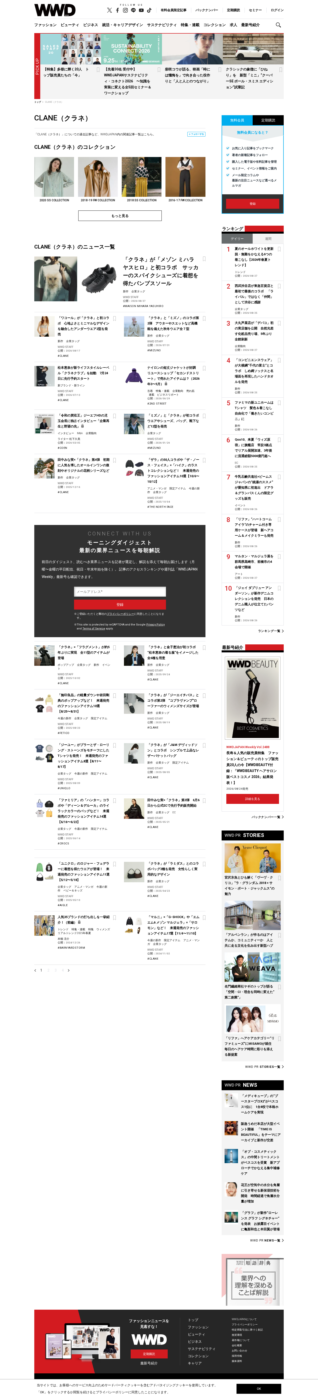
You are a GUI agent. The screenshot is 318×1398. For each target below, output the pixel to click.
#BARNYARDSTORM (71, 947)
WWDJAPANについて (244, 1319)
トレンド (63, 929)
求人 (233, 25)
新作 (125, 291)
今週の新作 (64, 718)
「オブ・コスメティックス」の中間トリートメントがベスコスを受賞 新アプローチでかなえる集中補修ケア (260, 1162)
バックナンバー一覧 (266, 817)
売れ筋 (190, 391)
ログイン (277, 10)
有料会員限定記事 (174, 10)
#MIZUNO (154, 350)
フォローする (197, 134)
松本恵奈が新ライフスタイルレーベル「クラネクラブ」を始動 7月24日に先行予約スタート (83, 373)
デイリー (237, 239)
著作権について (241, 1340)
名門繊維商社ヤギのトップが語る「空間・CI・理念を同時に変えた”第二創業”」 (249, 991)
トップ (193, 1320)
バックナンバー (207, 10)
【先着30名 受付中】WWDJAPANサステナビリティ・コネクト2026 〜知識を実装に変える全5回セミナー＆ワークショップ (127, 81)
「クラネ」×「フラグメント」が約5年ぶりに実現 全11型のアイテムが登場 (84, 652)
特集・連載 (190, 25)
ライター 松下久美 (69, 439)
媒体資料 (237, 1361)
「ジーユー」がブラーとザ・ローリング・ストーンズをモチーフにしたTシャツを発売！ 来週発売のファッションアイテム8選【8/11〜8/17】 (83, 756)
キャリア (195, 1363)
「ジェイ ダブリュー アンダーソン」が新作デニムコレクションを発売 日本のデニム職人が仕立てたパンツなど (254, 599)
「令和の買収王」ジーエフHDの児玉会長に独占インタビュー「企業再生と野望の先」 (83, 421)
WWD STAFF (131, 297)
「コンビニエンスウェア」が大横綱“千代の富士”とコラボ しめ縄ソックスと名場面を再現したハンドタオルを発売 (254, 371)
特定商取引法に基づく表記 (247, 1329)
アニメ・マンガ (156, 488)
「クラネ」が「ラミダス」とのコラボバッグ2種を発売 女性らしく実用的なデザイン (173, 869)
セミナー (255, 10)
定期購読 (233, 10)
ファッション (45, 25)
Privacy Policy (155, 624)
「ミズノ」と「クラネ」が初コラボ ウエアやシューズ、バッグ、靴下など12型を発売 (174, 421)
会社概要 (237, 1345)
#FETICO (64, 733)
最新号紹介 (250, 25)
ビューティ (70, 25)
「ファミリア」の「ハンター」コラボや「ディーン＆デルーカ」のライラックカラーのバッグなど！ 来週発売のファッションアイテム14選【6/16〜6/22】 (83, 811)
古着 (150, 391)
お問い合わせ (239, 1350)
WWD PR (262, 1067)
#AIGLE (63, 905)
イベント (240, 505)
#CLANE (63, 356)
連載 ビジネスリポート (164, 394)
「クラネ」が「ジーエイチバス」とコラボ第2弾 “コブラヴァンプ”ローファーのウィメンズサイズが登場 (173, 700)
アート (239, 574)
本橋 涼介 (63, 938)
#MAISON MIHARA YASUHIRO (143, 306)
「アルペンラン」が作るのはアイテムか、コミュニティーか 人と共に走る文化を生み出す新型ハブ (249, 940)
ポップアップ (66, 665)
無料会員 (237, 120)
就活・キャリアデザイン (122, 25)
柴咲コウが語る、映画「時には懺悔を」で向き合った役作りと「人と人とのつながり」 (187, 75)
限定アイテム (177, 488)
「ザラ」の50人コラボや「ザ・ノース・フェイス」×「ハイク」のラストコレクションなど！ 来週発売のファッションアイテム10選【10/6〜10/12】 (173, 470)
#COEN (62, 448)
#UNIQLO (64, 788)
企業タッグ (138, 291)
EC (174, 812)
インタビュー (66, 433)
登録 (253, 204)
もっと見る (120, 216)
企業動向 (177, 391)
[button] (280, 25)
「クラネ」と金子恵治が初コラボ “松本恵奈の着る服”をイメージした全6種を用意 (173, 652)
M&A (80, 433)
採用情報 (237, 1355)
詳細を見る (252, 799)
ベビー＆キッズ (72, 890)
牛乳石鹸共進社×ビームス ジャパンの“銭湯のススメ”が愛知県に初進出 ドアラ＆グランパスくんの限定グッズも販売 (254, 487)
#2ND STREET (157, 403)
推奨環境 (237, 1335)
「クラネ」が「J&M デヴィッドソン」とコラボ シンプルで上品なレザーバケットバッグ (173, 750)
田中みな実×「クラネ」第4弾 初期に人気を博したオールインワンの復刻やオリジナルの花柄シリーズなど (84, 465)
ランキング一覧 (269, 631)
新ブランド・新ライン (71, 385)
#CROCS (63, 843)
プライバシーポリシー (120, 614)
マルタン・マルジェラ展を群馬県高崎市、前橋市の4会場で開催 (254, 561)
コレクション (214, 25)
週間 (268, 239)
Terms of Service (93, 628)
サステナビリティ (162, 25)
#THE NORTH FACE (160, 507)
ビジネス (90, 25)
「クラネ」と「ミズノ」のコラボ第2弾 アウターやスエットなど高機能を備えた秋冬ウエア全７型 (173, 323)
